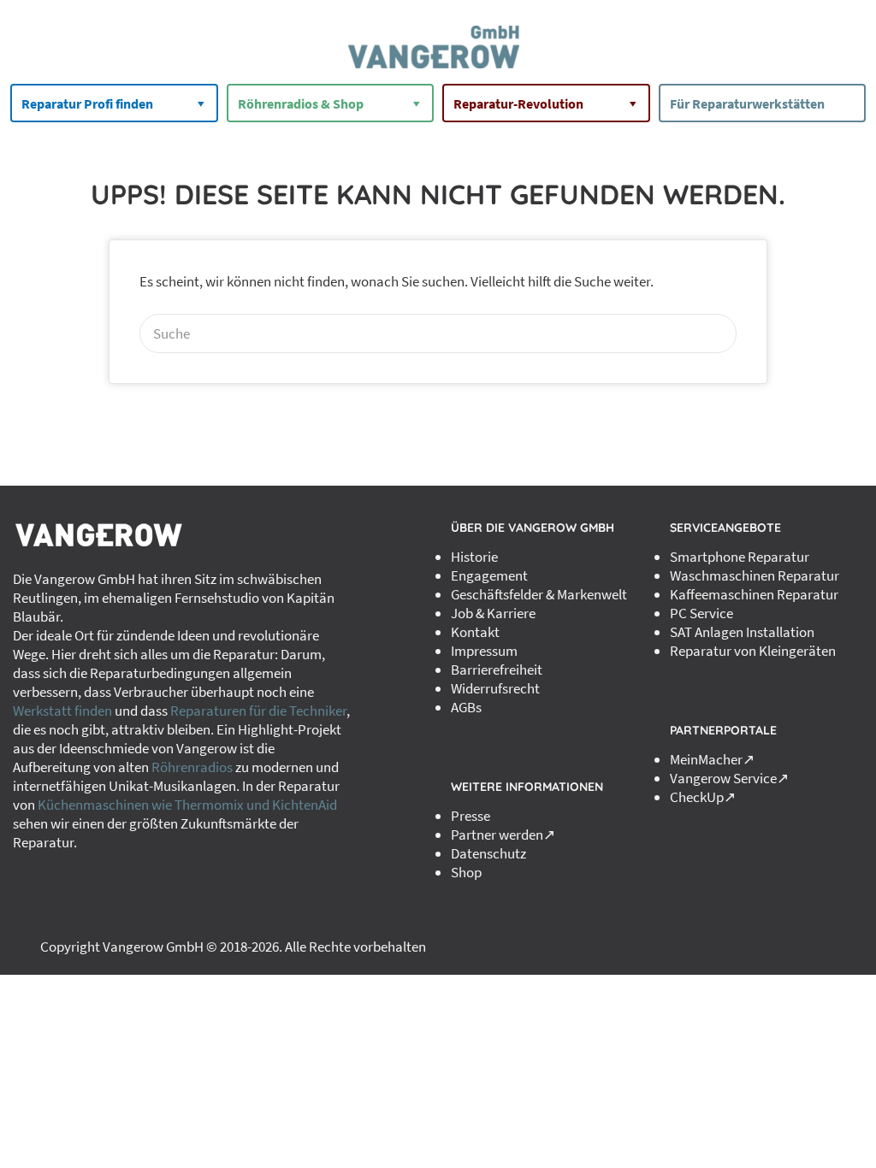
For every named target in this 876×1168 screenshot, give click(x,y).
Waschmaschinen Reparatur (754, 575)
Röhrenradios (192, 767)
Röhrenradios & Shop (301, 103)
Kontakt (475, 631)
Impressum (484, 650)
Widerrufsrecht (495, 688)
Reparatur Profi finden (87, 103)
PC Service (701, 613)
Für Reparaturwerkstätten (747, 103)
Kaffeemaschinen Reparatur (754, 594)
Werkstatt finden (62, 710)
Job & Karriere (493, 613)
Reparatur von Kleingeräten (753, 650)
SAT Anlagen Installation (742, 631)
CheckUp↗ (703, 797)
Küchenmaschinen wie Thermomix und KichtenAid (187, 804)
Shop (466, 872)
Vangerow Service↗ (729, 778)
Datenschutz (488, 853)
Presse (470, 815)
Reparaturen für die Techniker (258, 710)
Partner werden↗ (503, 834)
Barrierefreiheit (496, 669)
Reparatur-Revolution (518, 103)
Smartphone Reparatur (739, 556)
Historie (474, 556)
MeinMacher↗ (712, 759)
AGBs (466, 707)
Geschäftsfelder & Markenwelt (539, 594)
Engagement (489, 575)
